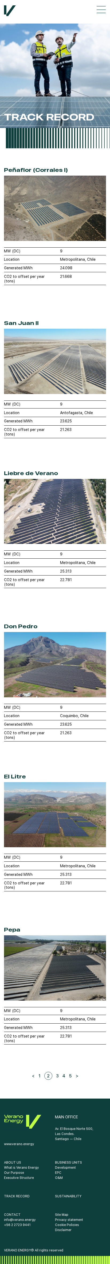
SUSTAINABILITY (68, 1196)
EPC (58, 1173)
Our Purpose (14, 1173)
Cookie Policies (67, 1225)
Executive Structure (19, 1178)
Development (65, 1168)
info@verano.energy (20, 1220)
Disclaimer (63, 1230)
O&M (59, 1178)
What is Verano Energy (21, 1168)
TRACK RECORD (17, 1196)
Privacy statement (69, 1220)
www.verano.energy (19, 1144)
